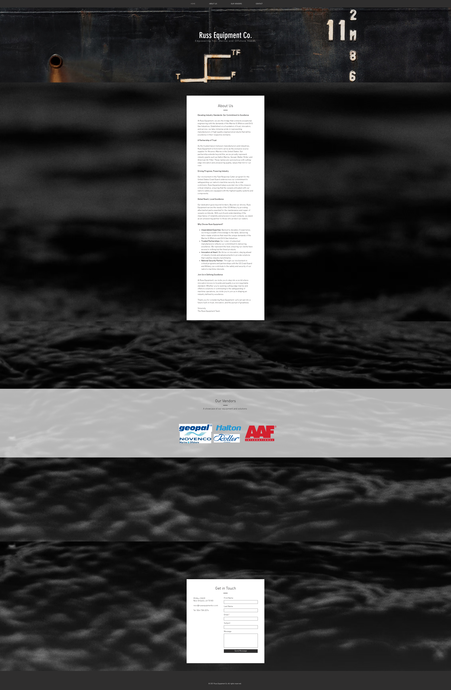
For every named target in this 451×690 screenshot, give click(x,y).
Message (227, 632)
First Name (228, 598)
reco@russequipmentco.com (205, 605)
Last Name (228, 607)
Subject (227, 623)
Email (226, 615)
